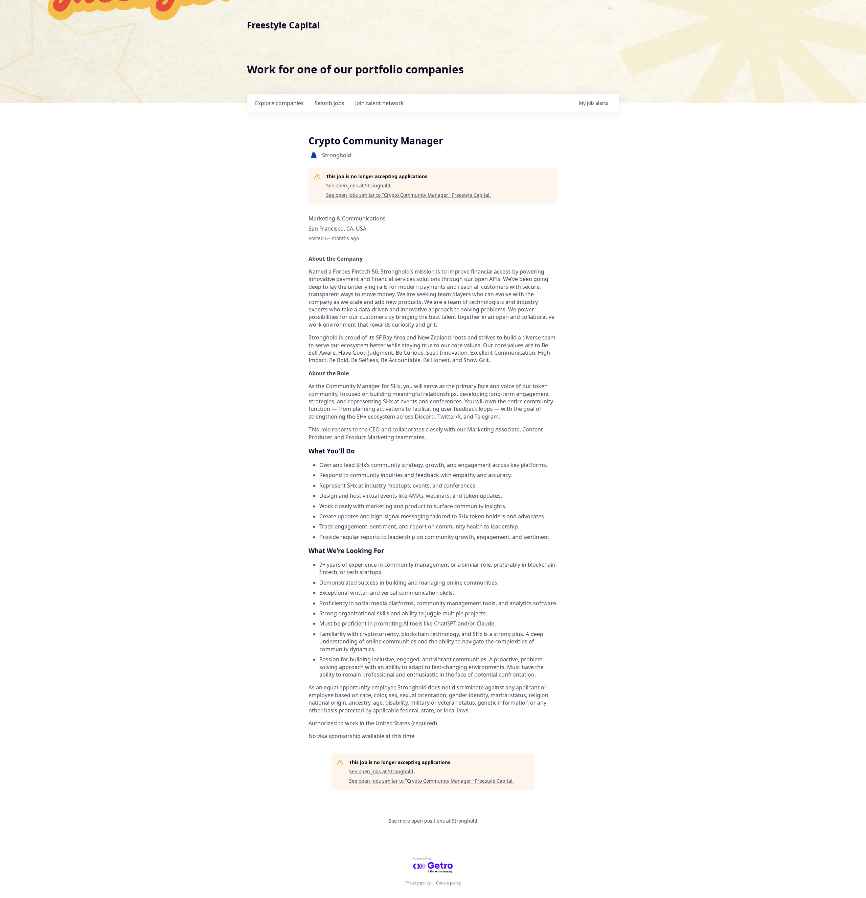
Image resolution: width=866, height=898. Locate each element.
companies (279, 103)
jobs (329, 103)
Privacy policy (418, 883)
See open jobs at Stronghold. (359, 185)
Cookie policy (448, 883)
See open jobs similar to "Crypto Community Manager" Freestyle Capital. (408, 195)
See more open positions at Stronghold (433, 821)
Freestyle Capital (283, 25)
